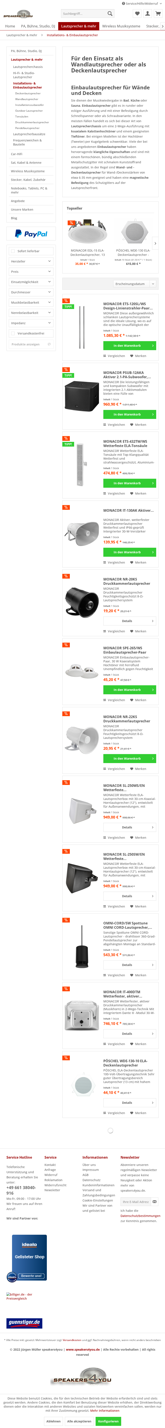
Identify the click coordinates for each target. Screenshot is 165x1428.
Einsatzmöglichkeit (24, 282)
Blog (14, 218)
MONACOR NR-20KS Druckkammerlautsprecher (126, 581)
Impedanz (18, 323)
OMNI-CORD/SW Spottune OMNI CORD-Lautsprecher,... (127, 925)
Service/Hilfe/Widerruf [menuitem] (142, 4)
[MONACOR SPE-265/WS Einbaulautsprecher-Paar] (82, 671)
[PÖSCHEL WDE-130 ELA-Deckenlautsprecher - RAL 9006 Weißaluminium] (133, 231)
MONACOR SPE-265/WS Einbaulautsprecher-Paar (124, 650)
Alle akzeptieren (79, 1421)
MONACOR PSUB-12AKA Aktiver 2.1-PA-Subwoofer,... (127, 374)
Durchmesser (21, 292)
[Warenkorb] (158, 13)
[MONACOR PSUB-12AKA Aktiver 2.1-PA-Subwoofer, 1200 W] (82, 396)
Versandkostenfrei (31, 333)
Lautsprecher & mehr (27, 59)
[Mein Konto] (147, 13)
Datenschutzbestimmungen (140, 1216)
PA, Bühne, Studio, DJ (26, 51)
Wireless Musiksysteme (28, 171)
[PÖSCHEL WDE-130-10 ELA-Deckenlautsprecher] (82, 1084)
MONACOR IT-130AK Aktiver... (128, 510)
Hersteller (18, 261)
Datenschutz (91, 1180)
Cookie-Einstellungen (97, 1200)
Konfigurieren (108, 1421)
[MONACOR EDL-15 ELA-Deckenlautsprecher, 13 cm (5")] (87, 231)
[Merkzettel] (137, 13)
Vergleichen (116, 356)
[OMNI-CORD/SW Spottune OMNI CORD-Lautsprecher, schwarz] (82, 947)
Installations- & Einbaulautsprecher (27, 85)
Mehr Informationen (104, 1410)
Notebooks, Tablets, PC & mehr (29, 190)
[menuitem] (88, 13)
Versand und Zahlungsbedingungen (98, 1192)
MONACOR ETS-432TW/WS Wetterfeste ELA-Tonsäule (125, 443)
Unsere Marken (22, 209)
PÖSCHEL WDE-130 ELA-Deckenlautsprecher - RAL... (133, 252)
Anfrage (50, 1170)
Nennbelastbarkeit (24, 313)
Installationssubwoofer (29, 105)
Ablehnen (53, 1421)
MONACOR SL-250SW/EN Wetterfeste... (124, 856)
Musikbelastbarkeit (25, 302)
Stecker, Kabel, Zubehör (28, 180)
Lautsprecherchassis (28, 67)
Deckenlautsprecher (28, 93)
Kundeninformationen (98, 1185)
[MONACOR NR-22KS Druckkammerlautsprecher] (82, 740)
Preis (14, 272)
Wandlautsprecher (26, 99)
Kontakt (50, 1165)
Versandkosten (72, 1340)
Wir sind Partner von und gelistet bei (97, 1208)
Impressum (90, 1170)
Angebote (18, 201)
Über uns (89, 1165)
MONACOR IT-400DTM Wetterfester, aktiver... (122, 994)
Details (127, 621)
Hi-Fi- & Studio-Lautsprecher (24, 75)
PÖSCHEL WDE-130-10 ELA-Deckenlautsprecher (125, 1063)
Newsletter (52, 1190)
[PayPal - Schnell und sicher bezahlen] (31, 234)
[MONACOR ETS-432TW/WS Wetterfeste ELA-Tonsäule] (82, 465)
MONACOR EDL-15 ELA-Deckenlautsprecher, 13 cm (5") (87, 252)
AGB (85, 1175)
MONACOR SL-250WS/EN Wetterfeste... (124, 787)
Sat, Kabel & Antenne (26, 162)
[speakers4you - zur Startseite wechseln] (18, 14)
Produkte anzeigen (26, 344)
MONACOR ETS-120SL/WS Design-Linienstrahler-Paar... (128, 306)
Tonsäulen (21, 116)
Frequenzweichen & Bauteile (27, 142)
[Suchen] (110, 13)
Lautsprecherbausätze (29, 134)
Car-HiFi (16, 154)
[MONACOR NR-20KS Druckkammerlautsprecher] (82, 603)
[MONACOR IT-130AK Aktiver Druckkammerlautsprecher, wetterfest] (82, 534)
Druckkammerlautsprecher (32, 122)
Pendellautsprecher (27, 128)
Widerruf (50, 1175)
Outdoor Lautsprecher (29, 110)
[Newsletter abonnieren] (154, 1201)
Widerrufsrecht (55, 1185)
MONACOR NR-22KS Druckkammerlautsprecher (126, 719)
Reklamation (53, 1180)
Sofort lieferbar (29, 251)
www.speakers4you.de (83, 1349)
